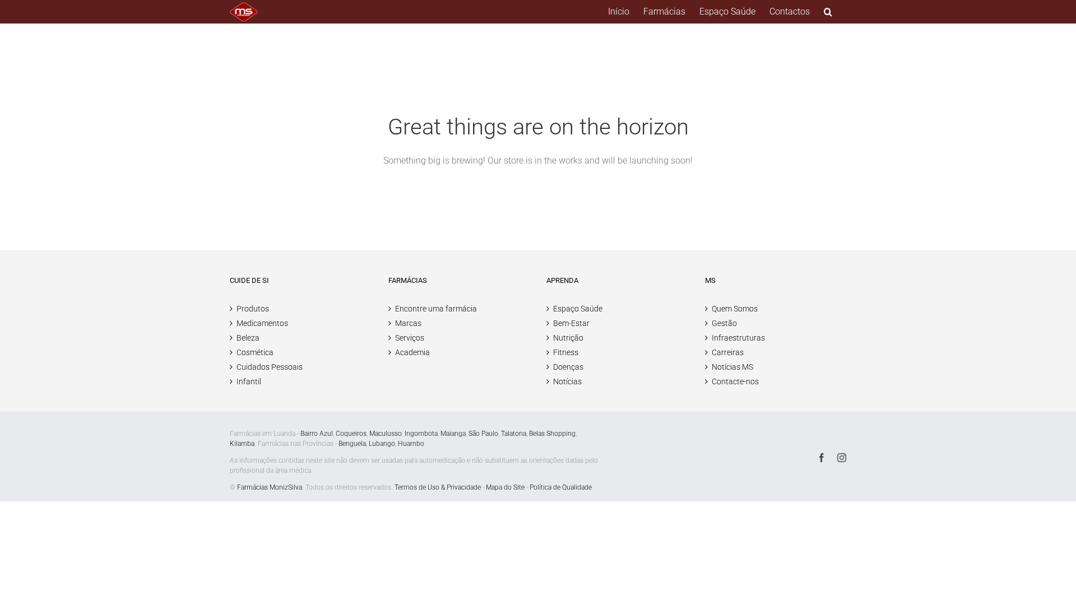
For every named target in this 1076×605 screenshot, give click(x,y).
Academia (412, 352)
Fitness (565, 352)
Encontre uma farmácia (436, 308)
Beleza (247, 337)
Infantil (248, 381)
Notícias (567, 381)
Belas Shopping (552, 434)
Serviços (409, 337)
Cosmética (254, 352)
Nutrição (568, 337)
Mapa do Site (505, 487)
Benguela (352, 444)
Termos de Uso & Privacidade (438, 487)
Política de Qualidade (561, 487)
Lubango (382, 444)
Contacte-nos (735, 381)
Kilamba (242, 444)
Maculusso (385, 434)
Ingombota (421, 434)
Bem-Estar (571, 323)
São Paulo (483, 434)
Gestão (724, 323)
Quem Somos (735, 308)
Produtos (252, 308)
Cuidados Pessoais (269, 366)
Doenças (568, 366)
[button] (828, 12)
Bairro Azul (316, 434)
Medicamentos (262, 323)
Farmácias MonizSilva (269, 487)
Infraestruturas (738, 337)
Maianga (453, 434)
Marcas (408, 323)
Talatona (513, 434)
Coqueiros (351, 434)
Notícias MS (732, 366)
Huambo (411, 444)
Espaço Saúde (577, 308)
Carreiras (728, 352)
